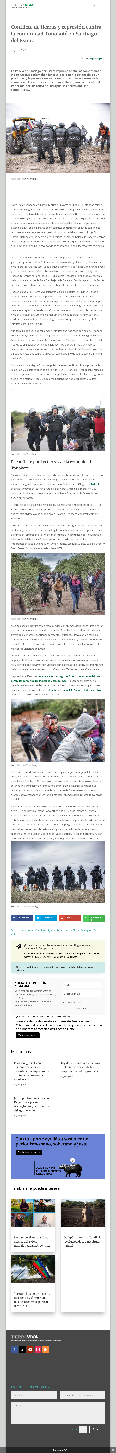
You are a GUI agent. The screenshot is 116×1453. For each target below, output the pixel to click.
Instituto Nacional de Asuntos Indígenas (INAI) (75, 690)
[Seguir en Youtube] (30, 1349)
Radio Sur (96, 484)
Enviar (97, 1429)
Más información (27, 1035)
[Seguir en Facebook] (14, 1349)
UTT (13, 933)
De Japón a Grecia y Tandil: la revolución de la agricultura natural (83, 1241)
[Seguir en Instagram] (38, 1349)
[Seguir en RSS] (45, 1349)
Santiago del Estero (90, 930)
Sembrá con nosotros (29, 1152)
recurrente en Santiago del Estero (57, 676)
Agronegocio (97, 58)
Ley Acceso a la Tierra (68, 930)
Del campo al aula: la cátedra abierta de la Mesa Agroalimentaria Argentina (32, 1241)
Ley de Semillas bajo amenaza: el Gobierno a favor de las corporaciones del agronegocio (81, 1067)
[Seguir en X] (22, 1349)
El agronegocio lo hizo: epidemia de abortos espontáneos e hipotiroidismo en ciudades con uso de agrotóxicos (33, 1071)
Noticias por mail (73, 1002)
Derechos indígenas (45, 930)
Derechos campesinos (22, 930)
